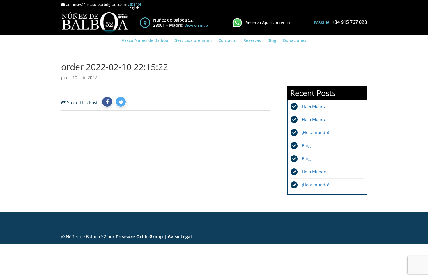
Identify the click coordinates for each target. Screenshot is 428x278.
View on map (196, 25)
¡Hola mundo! (315, 132)
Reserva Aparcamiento (267, 22)
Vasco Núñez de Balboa (145, 40)
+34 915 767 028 (349, 22)
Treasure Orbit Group (139, 236)
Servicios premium (193, 40)
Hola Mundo (314, 119)
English (133, 8)
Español (134, 4)
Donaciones (294, 40)
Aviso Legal (180, 236)
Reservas (252, 40)
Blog (272, 40)
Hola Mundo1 (315, 106)
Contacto (227, 40)
